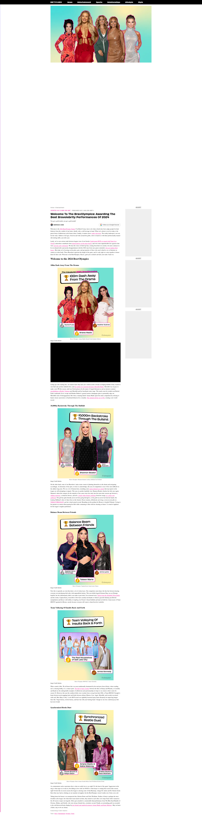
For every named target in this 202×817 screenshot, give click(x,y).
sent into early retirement (61, 246)
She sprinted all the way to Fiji (96, 398)
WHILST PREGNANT (57, 502)
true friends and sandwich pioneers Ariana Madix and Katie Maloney (92, 805)
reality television (96, 233)
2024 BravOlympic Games (67, 229)
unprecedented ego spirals (96, 489)
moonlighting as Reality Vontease (60, 391)
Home (52, 207)
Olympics (68, 813)
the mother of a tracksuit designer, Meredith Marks (89, 387)
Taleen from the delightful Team (108, 595)
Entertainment (59, 207)
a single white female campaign (87, 495)
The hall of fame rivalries (82, 688)
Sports (72, 813)
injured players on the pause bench (82, 243)
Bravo (56, 813)
